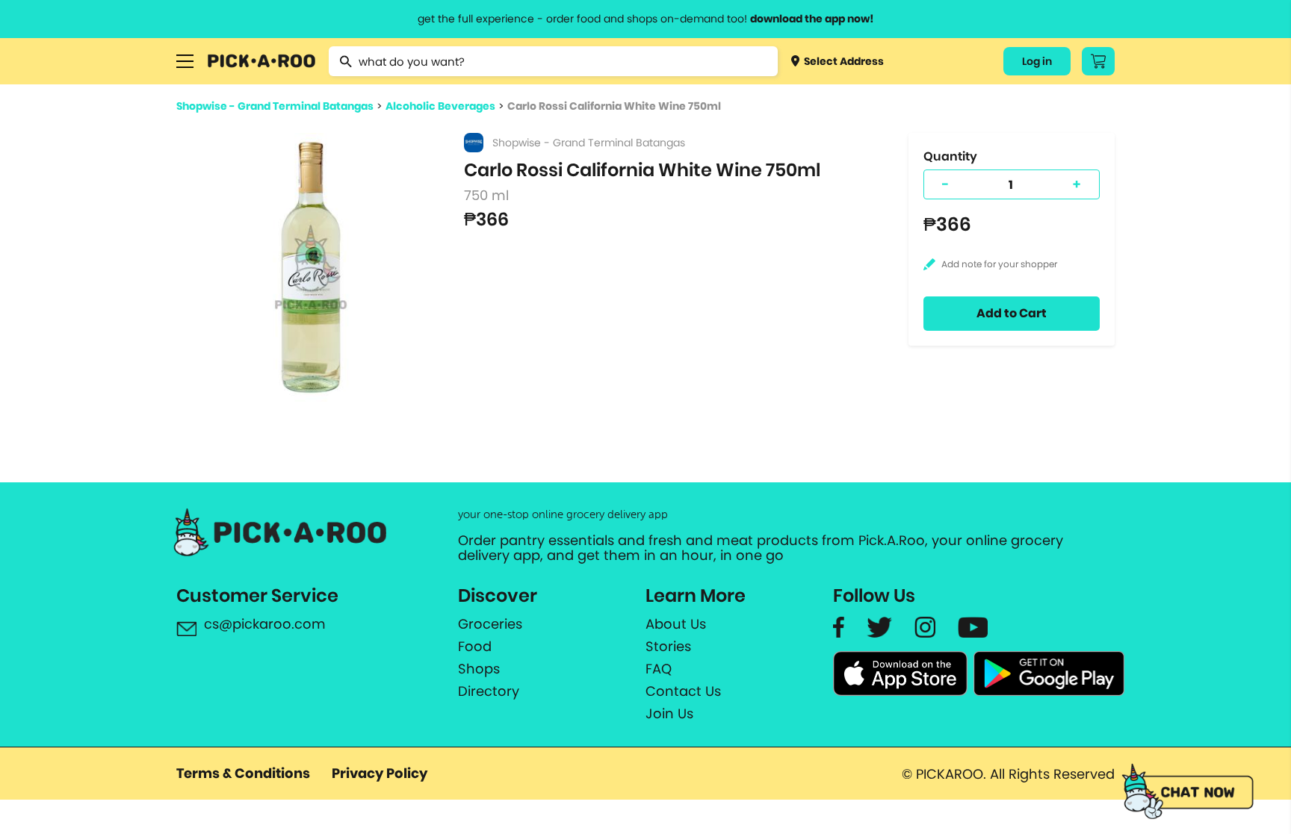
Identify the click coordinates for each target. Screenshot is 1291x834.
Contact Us (683, 691)
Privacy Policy (379, 773)
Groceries (490, 624)
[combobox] (553, 61)
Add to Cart (1011, 313)
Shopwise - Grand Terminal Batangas (275, 106)
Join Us (669, 713)
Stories (668, 646)
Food (475, 646)
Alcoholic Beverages (440, 106)
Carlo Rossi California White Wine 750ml (614, 106)
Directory (488, 691)
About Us (676, 624)
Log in (1037, 61)
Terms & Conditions (243, 773)
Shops (479, 669)
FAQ (659, 669)
